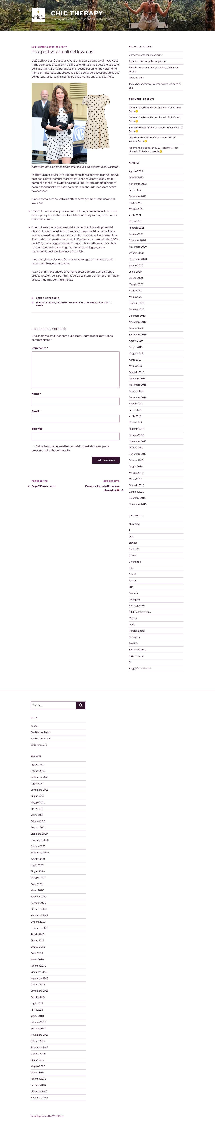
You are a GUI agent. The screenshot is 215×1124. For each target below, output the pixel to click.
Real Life (133, 643)
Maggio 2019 (136, 353)
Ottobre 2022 (136, 177)
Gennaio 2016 (136, 491)
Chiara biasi (135, 561)
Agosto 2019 (136, 340)
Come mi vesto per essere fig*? (145, 54)
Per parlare (135, 637)
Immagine (134, 599)
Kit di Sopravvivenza (140, 611)
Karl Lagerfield (137, 605)
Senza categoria (48, 298)
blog (131, 536)
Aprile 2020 (135, 290)
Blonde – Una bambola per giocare (147, 61)
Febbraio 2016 (136, 485)
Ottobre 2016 (136, 460)
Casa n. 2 (134, 549)
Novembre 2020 (138, 246)
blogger (133, 542)
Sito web (37, 428)
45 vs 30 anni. (136, 77)
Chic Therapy (77, 13)
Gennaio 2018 (136, 435)
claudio (133, 137)
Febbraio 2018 (136, 428)
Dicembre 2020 (137, 240)
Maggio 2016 (136, 472)
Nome (36, 393)
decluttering (45, 303)
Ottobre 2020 (136, 252)
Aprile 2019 (135, 359)
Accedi (34, 725)
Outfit (132, 624)
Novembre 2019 (138, 321)
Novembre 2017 (137, 441)
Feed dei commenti (41, 738)
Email (36, 411)
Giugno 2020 (136, 277)
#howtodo (134, 523)
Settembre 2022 (138, 183)
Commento (40, 348)
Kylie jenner (87, 303)
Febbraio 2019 (136, 372)
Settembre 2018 (138, 397)
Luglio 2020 (135, 271)
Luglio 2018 (135, 409)
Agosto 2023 (136, 171)
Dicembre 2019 (137, 315)
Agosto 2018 (136, 403)
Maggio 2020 (136, 284)
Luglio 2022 (135, 190)
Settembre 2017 (137, 453)
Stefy (63, 47)
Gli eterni (133, 593)
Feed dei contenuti (40, 732)
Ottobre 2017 (136, 447)
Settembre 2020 (138, 259)
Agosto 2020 (136, 265)
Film (131, 586)
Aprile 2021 (135, 215)
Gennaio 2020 (136, 309)
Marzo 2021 (135, 221)
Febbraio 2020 (137, 303)
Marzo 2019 (135, 365)
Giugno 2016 (136, 466)
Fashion (133, 580)
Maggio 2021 (136, 208)
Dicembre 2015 (137, 497)
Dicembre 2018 (137, 378)
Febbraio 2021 (136, 227)
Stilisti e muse (136, 656)
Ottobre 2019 (136, 328)
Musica (133, 618)
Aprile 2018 (135, 416)
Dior (131, 567)
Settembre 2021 (137, 196)
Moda (40, 305)
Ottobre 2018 (136, 391)
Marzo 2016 (135, 479)
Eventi (132, 574)
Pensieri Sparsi (137, 630)
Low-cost (104, 303)
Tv (130, 662)
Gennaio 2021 (136, 234)
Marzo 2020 (135, 296)
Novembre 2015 (138, 504)
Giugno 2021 (135, 202)
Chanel (132, 555)
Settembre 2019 (138, 334)
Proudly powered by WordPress (47, 1116)
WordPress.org (39, 744)
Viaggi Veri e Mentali (140, 668)
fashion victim (67, 303)
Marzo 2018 (135, 422)
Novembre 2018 (138, 384)
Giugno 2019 (136, 347)
